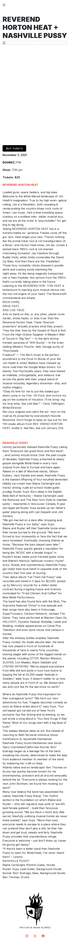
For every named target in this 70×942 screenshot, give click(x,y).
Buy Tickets (14, 148)
